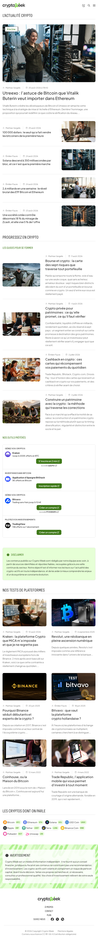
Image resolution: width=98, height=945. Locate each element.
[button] (88, 5)
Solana (56, 822)
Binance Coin (74, 828)
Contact (49, 911)
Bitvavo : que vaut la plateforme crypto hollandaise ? (66, 714)
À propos (49, 907)
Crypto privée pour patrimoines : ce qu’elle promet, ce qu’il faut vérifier (65, 312)
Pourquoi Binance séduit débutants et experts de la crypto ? (18, 714)
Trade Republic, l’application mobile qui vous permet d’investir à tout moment (72, 781)
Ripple (13, 828)
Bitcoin (13, 822)
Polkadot (14, 833)
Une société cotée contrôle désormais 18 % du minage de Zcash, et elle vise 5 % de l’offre (21, 218)
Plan (49, 915)
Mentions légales (65, 931)
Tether (32, 828)
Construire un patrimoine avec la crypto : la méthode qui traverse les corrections (65, 403)
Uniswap (36, 833)
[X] (57, 919)
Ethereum (34, 822)
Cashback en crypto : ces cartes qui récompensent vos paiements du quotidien (65, 363)
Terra (51, 828)
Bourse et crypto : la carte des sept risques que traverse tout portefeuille (64, 265)
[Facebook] (52, 919)
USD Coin (77, 822)
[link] (49, 457)
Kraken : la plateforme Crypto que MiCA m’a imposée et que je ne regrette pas (24, 640)
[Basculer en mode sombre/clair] (83, 5)
